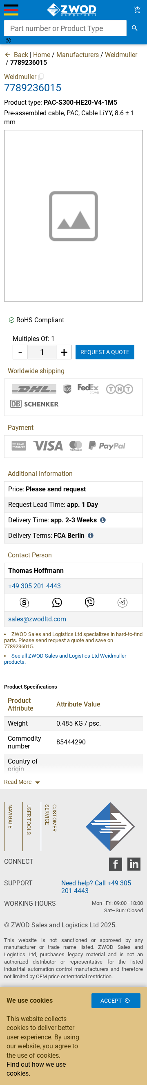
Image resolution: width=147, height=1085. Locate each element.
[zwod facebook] (115, 866)
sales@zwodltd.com (37, 619)
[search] (135, 28)
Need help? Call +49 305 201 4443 (96, 887)
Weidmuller (121, 55)
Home (41, 55)
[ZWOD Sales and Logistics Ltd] (73, 10)
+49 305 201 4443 (34, 586)
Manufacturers (77, 55)
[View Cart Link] (137, 10)
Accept (111, 1000)
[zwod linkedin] (134, 866)
